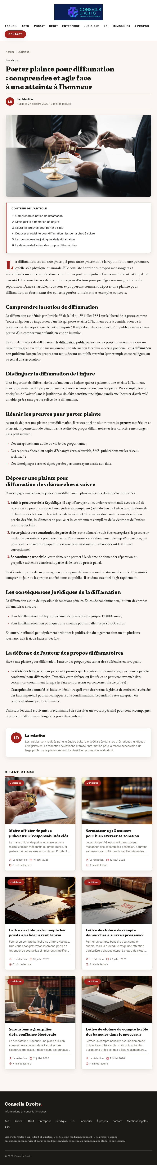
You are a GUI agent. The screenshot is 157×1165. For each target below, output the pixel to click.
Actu (25, 26)
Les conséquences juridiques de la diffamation (45, 239)
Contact (15, 34)
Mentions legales (137, 1121)
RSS (7, 1127)
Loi (106, 26)
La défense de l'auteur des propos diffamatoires (46, 245)
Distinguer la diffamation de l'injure (37, 222)
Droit (53, 26)
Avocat (39, 26)
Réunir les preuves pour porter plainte (39, 227)
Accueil (11, 26)
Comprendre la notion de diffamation (39, 216)
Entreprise (71, 26)
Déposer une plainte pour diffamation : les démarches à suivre (55, 233)
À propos (141, 26)
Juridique (92, 26)
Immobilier (121, 26)
